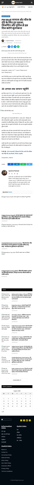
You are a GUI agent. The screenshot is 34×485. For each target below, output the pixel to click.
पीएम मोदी (12, 93)
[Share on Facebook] (9, 46)
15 (25, 401)
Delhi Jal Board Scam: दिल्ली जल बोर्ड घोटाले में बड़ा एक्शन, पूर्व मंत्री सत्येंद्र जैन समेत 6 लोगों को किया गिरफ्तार (22, 370)
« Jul (3, 411)
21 (21, 403)
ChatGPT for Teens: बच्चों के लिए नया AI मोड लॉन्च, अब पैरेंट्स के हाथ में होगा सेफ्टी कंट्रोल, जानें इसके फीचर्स (22, 338)
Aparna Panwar (10, 40)
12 (12, 401)
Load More (16, 380)
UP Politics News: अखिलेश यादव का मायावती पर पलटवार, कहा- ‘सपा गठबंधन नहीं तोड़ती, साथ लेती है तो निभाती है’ (21, 317)
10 (3, 401)
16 (30, 401)
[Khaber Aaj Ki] (17, 2)
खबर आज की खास (6, 16)
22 (25, 403)
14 (21, 401)
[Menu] (3, 2)
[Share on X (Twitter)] (12, 46)
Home (3, 11)
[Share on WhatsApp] (18, 46)
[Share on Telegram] (15, 46)
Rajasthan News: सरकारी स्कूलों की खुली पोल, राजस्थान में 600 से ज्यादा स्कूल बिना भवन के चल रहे (21, 306)
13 (17, 401)
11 (8, 401)
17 (3, 403)
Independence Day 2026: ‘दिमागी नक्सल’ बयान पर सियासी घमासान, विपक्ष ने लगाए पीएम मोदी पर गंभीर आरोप (17, 272)
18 (8, 403)
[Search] (31, 2)
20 (17, 403)
